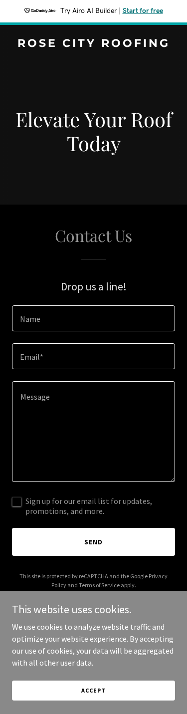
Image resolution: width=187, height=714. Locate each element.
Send (93, 541)
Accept (93, 690)
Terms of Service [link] (99, 585)
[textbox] (93, 318)
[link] (93, 44)
